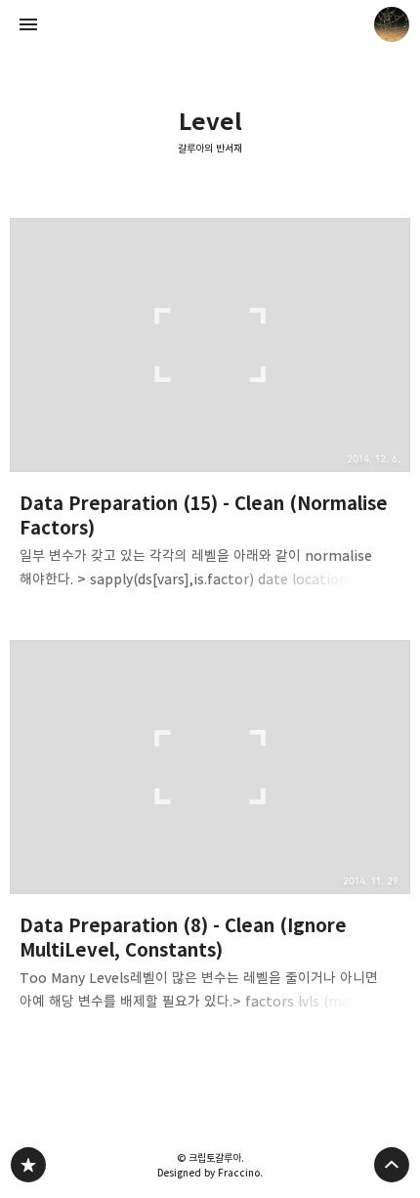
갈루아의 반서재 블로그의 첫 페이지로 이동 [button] (210, 24)
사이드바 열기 (28, 24)
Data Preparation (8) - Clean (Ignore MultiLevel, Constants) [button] (210, 831)
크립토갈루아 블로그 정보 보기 (391, 24)
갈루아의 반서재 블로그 (28, 1164)
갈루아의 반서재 (210, 148)
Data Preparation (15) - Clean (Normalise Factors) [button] (210, 409)
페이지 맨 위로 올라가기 (391, 1164)
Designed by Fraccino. (210, 1172)
